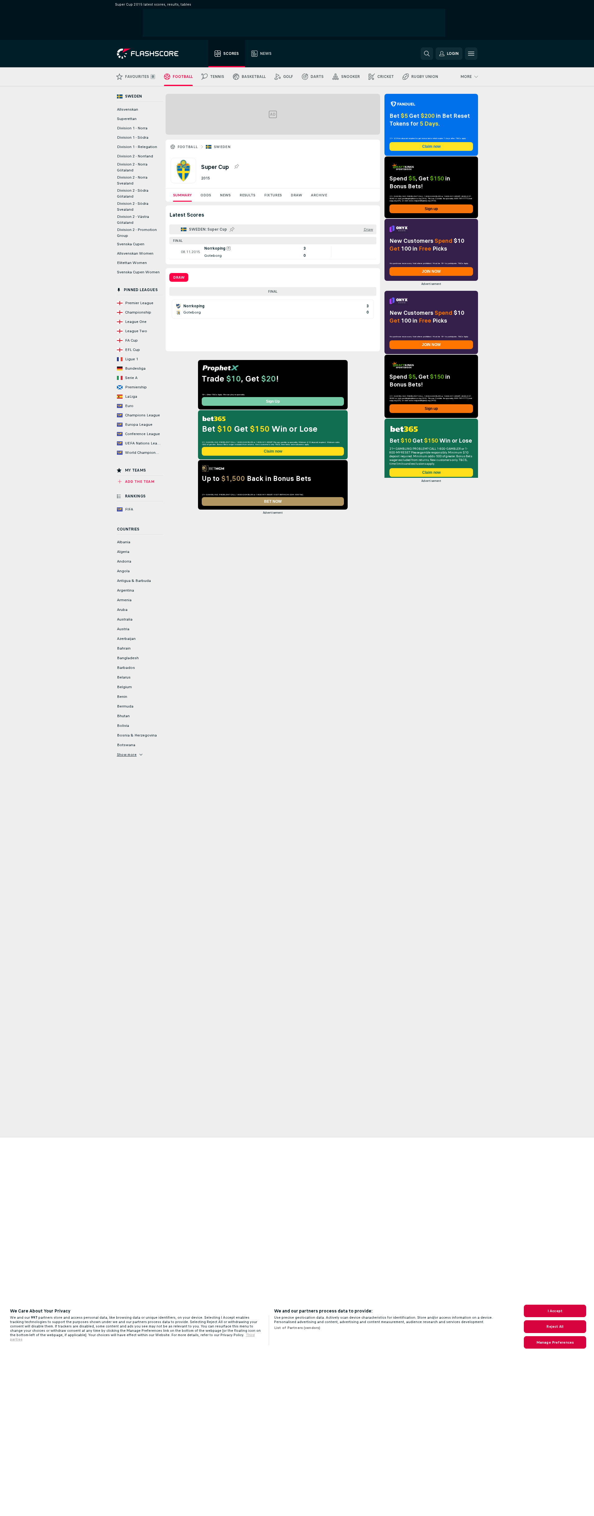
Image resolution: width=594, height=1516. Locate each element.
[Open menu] (471, 53)
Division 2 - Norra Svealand (132, 180)
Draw (296, 195)
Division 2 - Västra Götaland (133, 219)
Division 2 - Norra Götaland (132, 167)
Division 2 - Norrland (135, 156)
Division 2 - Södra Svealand (132, 206)
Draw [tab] (179, 277)
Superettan (127, 118)
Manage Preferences (555, 1342)
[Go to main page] (152, 54)
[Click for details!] (272, 252)
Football (187, 147)
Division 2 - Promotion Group (137, 232)
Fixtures (273, 195)
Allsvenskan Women (135, 253)
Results (247, 195)
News (225, 195)
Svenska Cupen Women (138, 272)
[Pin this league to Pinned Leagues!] (236, 167)
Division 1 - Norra (132, 128)
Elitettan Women (132, 262)
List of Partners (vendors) (297, 1328)
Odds (205, 195)
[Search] (427, 53)
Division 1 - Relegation (137, 146)
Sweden (222, 147)
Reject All (554, 1326)
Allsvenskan (127, 109)
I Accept (555, 1311)
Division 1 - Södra (132, 137)
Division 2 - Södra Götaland (132, 193)
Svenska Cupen (130, 244)
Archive (319, 195)
